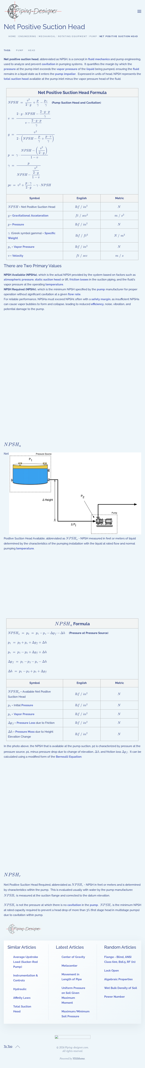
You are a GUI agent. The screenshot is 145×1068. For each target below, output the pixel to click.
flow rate (74, 294)
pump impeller (65, 74)
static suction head (48, 279)
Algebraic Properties (118, 979)
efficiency (97, 304)
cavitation (48, 64)
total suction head (16, 79)
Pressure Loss (26, 723)
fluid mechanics (99, 59)
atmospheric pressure (19, 279)
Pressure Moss (25, 731)
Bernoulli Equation (68, 756)
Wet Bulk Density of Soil (120, 988)
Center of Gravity (73, 957)
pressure (10, 69)
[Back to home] (33, 11)
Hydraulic (19, 989)
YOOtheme (78, 1058)
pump (101, 289)
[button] (139, 11)
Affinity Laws (21, 998)
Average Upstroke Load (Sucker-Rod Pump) (25, 962)
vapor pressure (67, 69)
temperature (54, 284)
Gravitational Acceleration (30, 215)
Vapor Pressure (24, 247)
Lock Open (111, 970)
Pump (19, 50)
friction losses (78, 279)
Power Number (114, 996)
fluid (136, 69)
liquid (90, 69)
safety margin (100, 299)
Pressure (18, 224)
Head (31, 50)
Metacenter (69, 965)
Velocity (17, 255)
